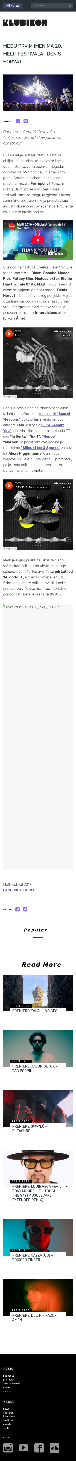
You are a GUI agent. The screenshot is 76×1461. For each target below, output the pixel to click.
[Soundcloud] (54, 1449)
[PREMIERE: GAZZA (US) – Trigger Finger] (38, 1237)
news (6, 1408)
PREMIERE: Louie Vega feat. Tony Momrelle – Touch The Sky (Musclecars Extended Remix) (36, 1193)
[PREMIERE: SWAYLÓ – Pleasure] (38, 1108)
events (7, 1424)
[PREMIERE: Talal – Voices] (38, 993)
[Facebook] (39, 1449)
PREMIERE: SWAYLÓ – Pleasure (29, 1128)
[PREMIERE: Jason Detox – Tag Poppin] (38, 1048)
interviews (9, 1416)
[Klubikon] (25, 23)
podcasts (8, 1375)
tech (6, 1428)
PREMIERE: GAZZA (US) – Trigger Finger (32, 1257)
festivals (8, 1420)
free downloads (12, 1383)
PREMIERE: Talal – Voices (34, 1011)
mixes (6, 1387)
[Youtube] (23, 1449)
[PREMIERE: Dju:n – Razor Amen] (38, 1297)
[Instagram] (8, 1449)
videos (7, 1391)
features (8, 1412)
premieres (21, 1005)
